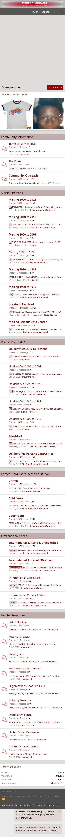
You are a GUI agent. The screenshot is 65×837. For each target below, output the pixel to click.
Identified (15, 436)
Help (49, 796)
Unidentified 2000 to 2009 (25, 366)
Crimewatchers (11, 791)
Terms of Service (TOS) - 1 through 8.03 (27, 151)
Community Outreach (23, 175)
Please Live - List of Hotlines (22, 629)
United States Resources (24, 732)
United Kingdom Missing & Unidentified (28, 754)
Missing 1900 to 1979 (22, 287)
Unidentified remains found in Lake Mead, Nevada (35, 356)
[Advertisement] (32, 49)
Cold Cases (16, 498)
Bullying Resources (21, 700)
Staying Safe (16, 654)
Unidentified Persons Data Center (31, 453)
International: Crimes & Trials (27, 595)
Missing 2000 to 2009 (22, 234)
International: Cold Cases (25, 577)
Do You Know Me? (13, 342)
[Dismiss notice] (59, 811)
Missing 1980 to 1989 (22, 269)
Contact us (7, 796)
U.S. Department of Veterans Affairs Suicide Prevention (34, 675)
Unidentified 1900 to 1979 (25, 419)
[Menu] (4, 12)
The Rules (15, 161)
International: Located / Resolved (31, 560)
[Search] (61, 12)
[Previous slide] (5, 113)
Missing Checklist (19, 636)
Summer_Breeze (29, 411)
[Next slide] (59, 113)
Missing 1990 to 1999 (22, 252)
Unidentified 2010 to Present (28, 349)
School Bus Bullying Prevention (23, 707)
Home (56, 796)
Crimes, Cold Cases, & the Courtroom (26, 474)
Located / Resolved (21, 304)
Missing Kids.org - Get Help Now (24, 693)
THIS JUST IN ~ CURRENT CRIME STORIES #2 (29, 488)
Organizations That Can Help (27, 686)
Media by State (16, 739)
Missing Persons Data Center (28, 322)
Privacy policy (38, 796)
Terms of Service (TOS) (22, 144)
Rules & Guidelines (17, 168)
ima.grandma (28, 376)
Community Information (17, 137)
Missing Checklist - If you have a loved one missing (32, 644)
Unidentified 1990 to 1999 (25, 384)
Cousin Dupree (33, 491)
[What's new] (55, 12)
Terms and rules (22, 796)
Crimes (13, 481)
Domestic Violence (20, 714)
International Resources (24, 746)
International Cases (14, 536)
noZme (33, 245)
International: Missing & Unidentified (33, 543)
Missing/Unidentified (14, 94)
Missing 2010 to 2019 (22, 217)
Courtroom (16, 515)
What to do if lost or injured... (22, 661)
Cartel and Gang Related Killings (24, 183)
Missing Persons (12, 193)
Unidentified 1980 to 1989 (25, 401)
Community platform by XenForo (30, 805)
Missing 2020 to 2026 (22, 199)
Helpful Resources (13, 615)
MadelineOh (57, 782)
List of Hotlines (18, 622)
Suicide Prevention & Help (25, 668)
